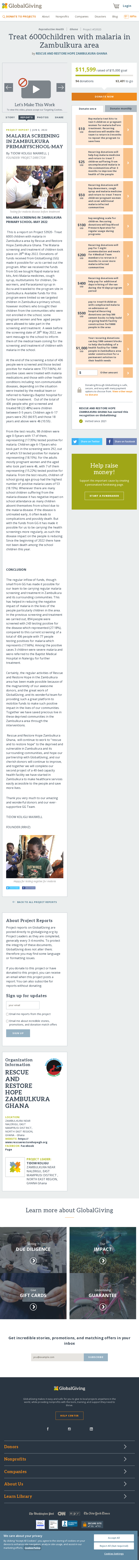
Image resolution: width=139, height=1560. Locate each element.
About (45, 16)
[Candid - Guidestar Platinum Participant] (55, 1524)
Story (10, 117)
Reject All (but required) (114, 1545)
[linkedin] (91, 1429)
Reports (26, 117)
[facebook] (48, 1429)
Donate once (87, 108)
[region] (69, 1545)
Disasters (100, 16)
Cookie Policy (33, 1547)
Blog (115, 16)
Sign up (18, 1033)
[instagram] (69, 1429)
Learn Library (18, 1496)
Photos (43, 117)
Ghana (74, 29)
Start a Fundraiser (104, 495)
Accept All (114, 1537)
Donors (11, 1447)
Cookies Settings (114, 1553)
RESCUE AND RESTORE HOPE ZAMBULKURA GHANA (71, 53)
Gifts (133, 16)
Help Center (69, 1415)
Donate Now (104, 96)
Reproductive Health (51, 29)
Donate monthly (121, 108)
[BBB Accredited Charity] (71, 1525)
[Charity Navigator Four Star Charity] (42, 1524)
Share (59, 117)
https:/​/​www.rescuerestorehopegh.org (26, 1140)
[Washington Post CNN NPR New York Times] (69, 1514)
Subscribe (95, 1357)
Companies (82, 16)
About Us (13, 1484)
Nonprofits (62, 16)
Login (127, 6)
